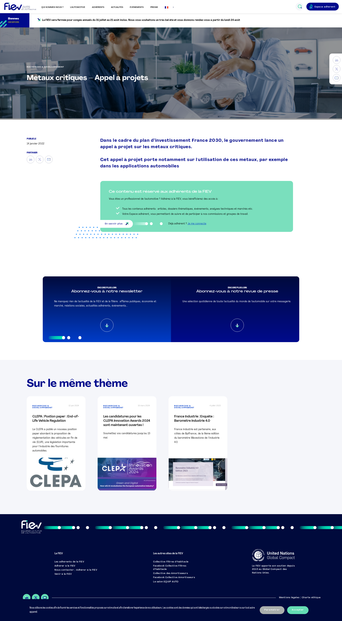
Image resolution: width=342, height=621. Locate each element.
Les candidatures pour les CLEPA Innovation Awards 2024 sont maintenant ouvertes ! (126, 421)
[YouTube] (336, 78)
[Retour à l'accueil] (20, 7)
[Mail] (49, 159)
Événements (137, 7)
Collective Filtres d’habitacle (170, 562)
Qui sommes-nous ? (52, 7)
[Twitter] (336, 69)
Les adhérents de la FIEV (69, 562)
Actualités (117, 7)
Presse (154, 7)
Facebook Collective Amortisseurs (174, 577)
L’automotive (77, 7)
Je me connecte (197, 223)
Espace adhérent (325, 7)
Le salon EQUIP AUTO (165, 582)
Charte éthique (311, 598)
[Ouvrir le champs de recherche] (300, 6)
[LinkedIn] (336, 60)
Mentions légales (289, 598)
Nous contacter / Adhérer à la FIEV (76, 570)
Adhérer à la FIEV (65, 566)
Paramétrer (272, 610)
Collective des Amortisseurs (170, 573)
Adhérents (98, 7)
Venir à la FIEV (63, 574)
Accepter (298, 610)
